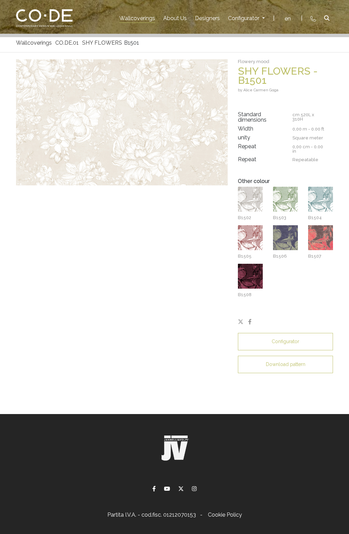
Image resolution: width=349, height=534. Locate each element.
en (288, 18)
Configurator (244, 18)
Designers (207, 18)
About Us (175, 18)
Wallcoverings (137, 18)
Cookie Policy (225, 515)
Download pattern (285, 364)
